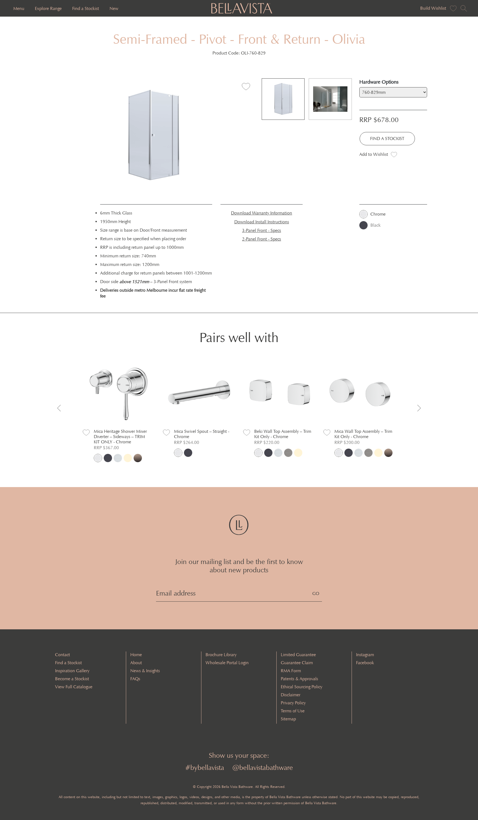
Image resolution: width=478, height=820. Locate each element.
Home (136, 654)
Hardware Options (378, 82)
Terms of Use (293, 710)
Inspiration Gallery (72, 670)
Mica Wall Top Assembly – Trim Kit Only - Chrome (363, 434)
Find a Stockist (85, 8)
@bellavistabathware (262, 767)
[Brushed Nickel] (118, 458)
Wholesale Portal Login (227, 662)
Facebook (365, 662)
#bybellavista (204, 767)
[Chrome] (98, 458)
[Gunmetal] (288, 453)
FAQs (135, 678)
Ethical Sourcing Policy (301, 686)
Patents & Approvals (299, 678)
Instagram (365, 654)
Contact (62, 654)
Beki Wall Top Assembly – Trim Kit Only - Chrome (282, 434)
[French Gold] (128, 458)
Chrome (378, 214)
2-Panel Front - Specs (261, 239)
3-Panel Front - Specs (261, 230)
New (114, 8)
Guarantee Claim (297, 662)
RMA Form (291, 670)
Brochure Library (221, 654)
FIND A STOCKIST (387, 138)
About (136, 662)
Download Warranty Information (261, 213)
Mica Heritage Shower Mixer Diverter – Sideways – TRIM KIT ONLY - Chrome (120, 436)
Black (375, 225)
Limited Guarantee (298, 654)
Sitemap (288, 718)
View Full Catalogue (73, 686)
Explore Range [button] (48, 8)
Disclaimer (290, 694)
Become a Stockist (72, 678)
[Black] (108, 458)
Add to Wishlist (373, 154)
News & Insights (145, 670)
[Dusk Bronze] (138, 458)
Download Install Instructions (261, 221)
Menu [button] (18, 8)
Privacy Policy (293, 702)
